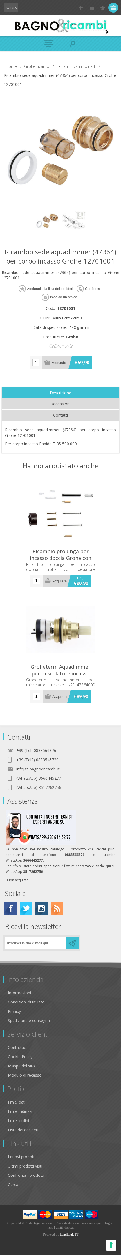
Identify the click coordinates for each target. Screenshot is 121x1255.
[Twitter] (26, 908)
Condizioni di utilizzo (26, 1002)
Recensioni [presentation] (60, 404)
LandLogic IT (69, 1234)
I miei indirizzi (20, 1111)
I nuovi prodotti (22, 1156)
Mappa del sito (21, 1066)
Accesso (92, 8)
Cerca (13, 1184)
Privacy (14, 1011)
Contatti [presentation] (60, 415)
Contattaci (17, 1047)
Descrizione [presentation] (60, 392)
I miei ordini (18, 1120)
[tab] (60, 392)
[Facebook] (10, 908)
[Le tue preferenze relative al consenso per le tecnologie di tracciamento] (111, 1245)
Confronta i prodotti (26, 1175)
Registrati (81, 8)
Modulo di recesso (25, 1075)
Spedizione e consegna (29, 1020)
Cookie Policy (20, 1056)
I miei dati (17, 1102)
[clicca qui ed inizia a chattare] (41, 843)
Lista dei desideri (23, 1129)
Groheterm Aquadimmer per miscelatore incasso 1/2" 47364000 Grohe (60, 673)
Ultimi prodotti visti (25, 1166)
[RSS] (57, 908)
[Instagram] (41, 908)
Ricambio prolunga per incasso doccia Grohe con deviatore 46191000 (60, 558)
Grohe (72, 337)
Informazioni (19, 992)
